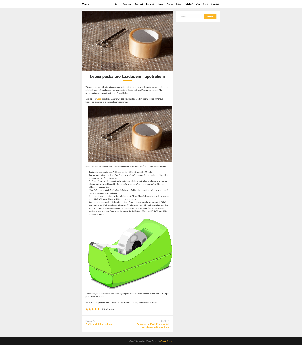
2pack (99, 99)
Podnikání (189, 4)
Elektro (160, 4)
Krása (178, 4)
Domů (117, 4)
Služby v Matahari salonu (99, 324)
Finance (170, 4)
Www (198, 4)
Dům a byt (150, 4)
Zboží (205, 4)
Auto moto (127, 4)
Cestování (139, 4)
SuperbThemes (166, 341)
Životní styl (215, 4)
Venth (85, 4)
